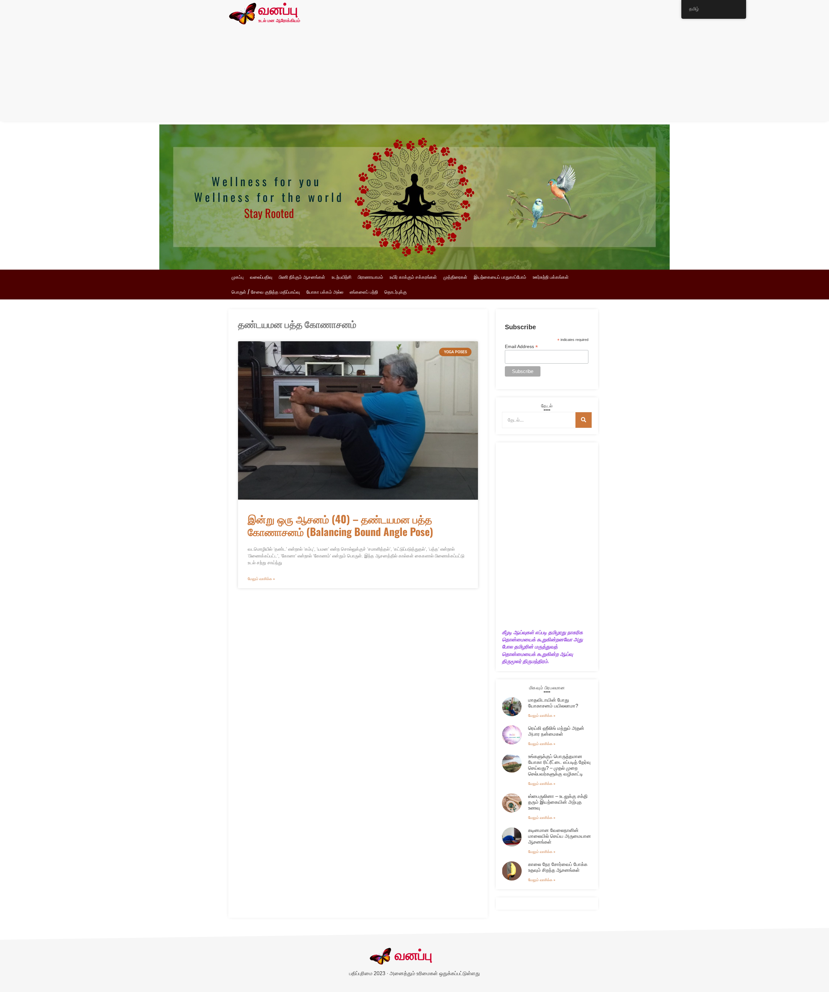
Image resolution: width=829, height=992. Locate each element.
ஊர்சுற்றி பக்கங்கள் (551, 277)
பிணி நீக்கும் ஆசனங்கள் (302, 277)
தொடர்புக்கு (395, 292)
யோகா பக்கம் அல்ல (324, 292)
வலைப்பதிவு (261, 277)
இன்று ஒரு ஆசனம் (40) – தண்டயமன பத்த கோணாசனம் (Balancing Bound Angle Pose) (340, 525)
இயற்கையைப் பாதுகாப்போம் (500, 277)
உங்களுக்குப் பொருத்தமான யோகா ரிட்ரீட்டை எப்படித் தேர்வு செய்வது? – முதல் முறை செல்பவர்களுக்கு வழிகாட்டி (559, 764)
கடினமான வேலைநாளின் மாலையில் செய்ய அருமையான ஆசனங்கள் (559, 836)
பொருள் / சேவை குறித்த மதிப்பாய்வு (266, 292)
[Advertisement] (414, 75)
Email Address (521, 346)
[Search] (583, 420)
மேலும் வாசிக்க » (261, 579)
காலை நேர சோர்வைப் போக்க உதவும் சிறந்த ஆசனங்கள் (557, 867)
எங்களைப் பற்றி (364, 292)
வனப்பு (278, 10)
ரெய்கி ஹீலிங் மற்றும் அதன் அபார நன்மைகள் (556, 731)
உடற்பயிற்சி (341, 277)
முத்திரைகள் (455, 277)
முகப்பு (238, 277)
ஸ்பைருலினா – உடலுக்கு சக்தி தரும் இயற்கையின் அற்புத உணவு (558, 802)
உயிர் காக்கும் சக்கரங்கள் (413, 277)
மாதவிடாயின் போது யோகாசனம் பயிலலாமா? (553, 702)
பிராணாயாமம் (370, 277)
